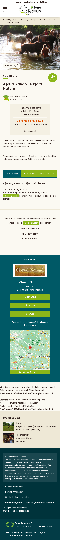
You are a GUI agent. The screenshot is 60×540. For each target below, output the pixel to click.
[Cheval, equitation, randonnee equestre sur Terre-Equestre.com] (30, 10)
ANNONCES (30, 297)
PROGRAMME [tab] (30, 173)
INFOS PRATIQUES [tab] (48, 173)
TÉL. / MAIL (30, 305)
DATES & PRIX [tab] (12, 173)
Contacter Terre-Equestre (17, 497)
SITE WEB (30, 314)
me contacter (11, 196)
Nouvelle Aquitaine (46, 20)
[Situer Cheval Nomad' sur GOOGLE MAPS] (30, 350)
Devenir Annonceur (14, 492)
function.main (47, 387)
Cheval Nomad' (31, 532)
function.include (23, 400)
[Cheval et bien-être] (30, 426)
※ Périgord (15, 22)
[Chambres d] (30, 438)
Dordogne (6, 22)
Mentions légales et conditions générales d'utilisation (29, 502)
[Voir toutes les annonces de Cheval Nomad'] (30, 270)
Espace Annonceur (14, 486)
